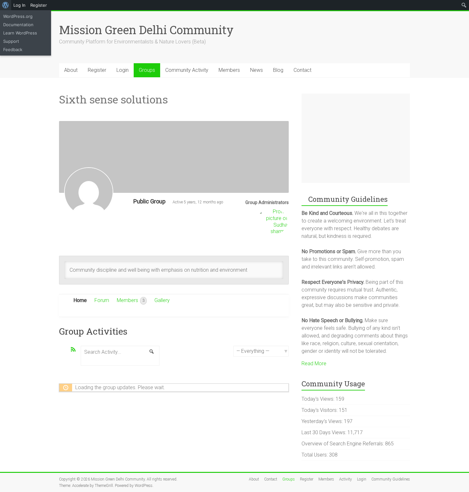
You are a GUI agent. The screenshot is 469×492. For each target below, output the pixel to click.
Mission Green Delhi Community (146, 29)
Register (97, 70)
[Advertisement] (356, 138)
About (71, 70)
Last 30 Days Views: (324, 432)
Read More (314, 363)
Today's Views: (319, 399)
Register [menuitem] (38, 5)
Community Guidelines (390, 479)
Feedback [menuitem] (12, 49)
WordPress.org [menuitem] (18, 16)
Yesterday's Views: (323, 421)
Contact (302, 70)
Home (80, 300)
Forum (101, 300)
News (256, 70)
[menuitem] (5, 5)
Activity (345, 479)
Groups (147, 70)
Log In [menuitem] (19, 5)
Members (229, 70)
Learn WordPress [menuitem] (20, 32)
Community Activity (186, 70)
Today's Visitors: (320, 410)
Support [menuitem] (11, 41)
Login (122, 70)
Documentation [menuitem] (18, 24)
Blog (278, 70)
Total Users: (315, 455)
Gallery (162, 300)
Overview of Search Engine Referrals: (343, 444)
